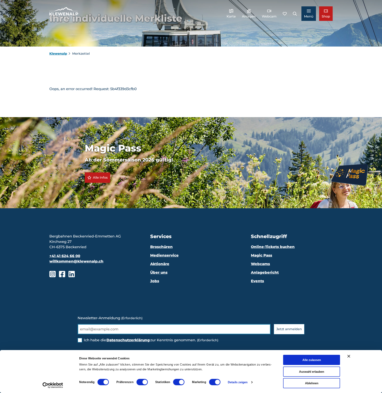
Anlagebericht (265, 272)
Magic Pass (261, 255)
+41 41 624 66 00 (64, 256)
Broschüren (161, 247)
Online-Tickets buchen (273, 247)
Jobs (154, 281)
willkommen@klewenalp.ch (76, 261)
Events (257, 281)
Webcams (260, 264)
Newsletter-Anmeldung (110, 318)
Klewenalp (58, 53)
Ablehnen (311, 383)
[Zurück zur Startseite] (63, 13)
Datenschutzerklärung (128, 340)
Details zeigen (238, 382)
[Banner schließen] (348, 356)
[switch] (142, 382)
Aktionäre (159, 264)
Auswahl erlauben (311, 371)
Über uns (159, 272)
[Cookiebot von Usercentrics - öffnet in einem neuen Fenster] (52, 385)
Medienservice (164, 255)
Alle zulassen (311, 360)
